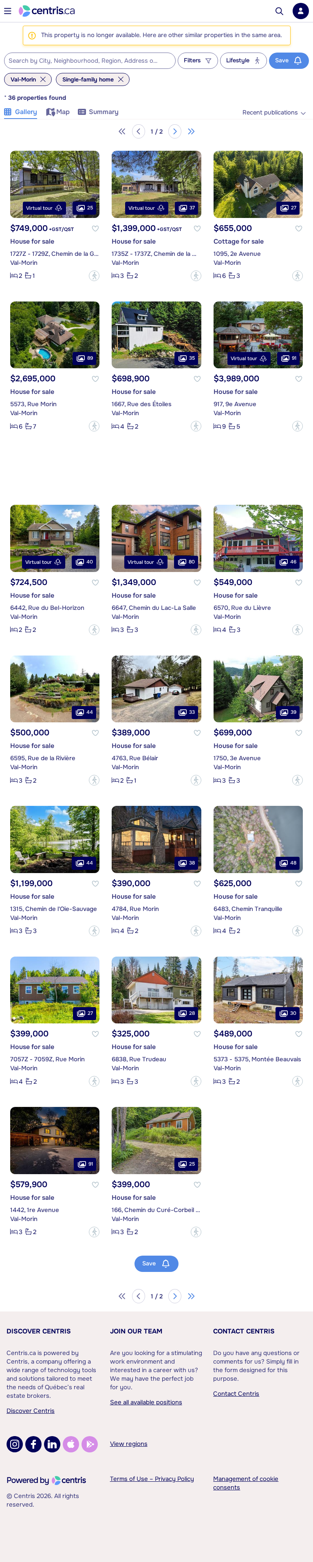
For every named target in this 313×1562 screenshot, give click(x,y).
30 (293, 1013)
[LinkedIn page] (52, 1444)
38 (192, 863)
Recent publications (270, 113)
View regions (129, 1444)
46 (293, 562)
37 (192, 208)
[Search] (279, 11)
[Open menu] (7, 11)
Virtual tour (39, 208)
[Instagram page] (15, 1444)
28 (192, 1013)
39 (293, 712)
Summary (104, 112)
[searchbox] (85, 61)
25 (90, 208)
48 (293, 863)
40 (89, 562)
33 (192, 712)
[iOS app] (71, 1444)
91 (294, 358)
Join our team (136, 1331)
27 (293, 208)
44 (89, 712)
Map (63, 112)
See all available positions (146, 1402)
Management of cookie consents (245, 1483)
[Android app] (90, 1444)
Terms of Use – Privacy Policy (152, 1479)
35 (192, 358)
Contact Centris (244, 1331)
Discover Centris (39, 1331)
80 (192, 562)
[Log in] (301, 11)
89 (90, 358)
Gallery (26, 112)
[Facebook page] (33, 1444)
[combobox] (90, 61)
